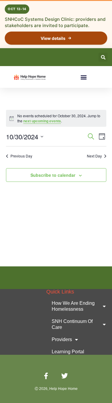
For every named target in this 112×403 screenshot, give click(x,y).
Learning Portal (68, 351)
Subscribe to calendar (52, 175)
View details (53, 38)
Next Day (94, 156)
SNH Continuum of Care (72, 324)
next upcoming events (42, 121)
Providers (62, 339)
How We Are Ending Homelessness (73, 306)
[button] (103, 57)
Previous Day (21, 156)
